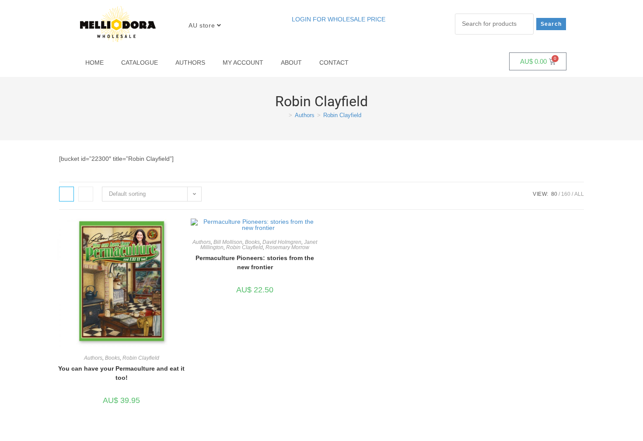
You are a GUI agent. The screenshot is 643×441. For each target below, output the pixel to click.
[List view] (85, 194)
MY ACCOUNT (243, 62)
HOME (94, 62)
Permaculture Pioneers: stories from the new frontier (255, 262)
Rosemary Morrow (287, 247)
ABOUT (291, 62)
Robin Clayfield (342, 115)
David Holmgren (281, 242)
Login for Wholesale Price (338, 19)
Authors (93, 358)
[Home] (284, 115)
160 (565, 194)
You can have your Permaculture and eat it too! (121, 373)
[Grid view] (66, 194)
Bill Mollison (227, 242)
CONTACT (334, 62)
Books (112, 358)
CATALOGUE (139, 62)
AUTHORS (190, 62)
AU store (203, 25)
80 (554, 194)
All (579, 194)
